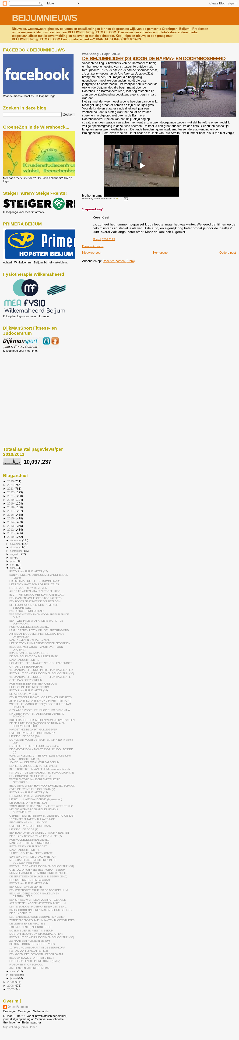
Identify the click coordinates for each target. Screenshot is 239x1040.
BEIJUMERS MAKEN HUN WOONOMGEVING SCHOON (42, 785)
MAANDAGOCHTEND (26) (24, 759)
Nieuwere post (91, 252)
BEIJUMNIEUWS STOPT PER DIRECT (31, 957)
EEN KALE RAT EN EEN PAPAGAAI (29, 880)
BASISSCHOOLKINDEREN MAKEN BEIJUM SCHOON (40, 910)
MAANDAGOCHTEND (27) (24, 659)
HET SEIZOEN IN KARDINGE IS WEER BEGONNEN (39, 643)
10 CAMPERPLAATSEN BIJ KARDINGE (32, 819)
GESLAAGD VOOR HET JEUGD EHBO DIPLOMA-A (39, 710)
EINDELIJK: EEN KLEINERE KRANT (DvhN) (34, 961)
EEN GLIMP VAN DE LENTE (25, 886)
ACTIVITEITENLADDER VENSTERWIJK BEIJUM (37, 903)
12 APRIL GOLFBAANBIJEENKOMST (31, 853)
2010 (10, 536)
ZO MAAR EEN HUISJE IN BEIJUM (29, 940)
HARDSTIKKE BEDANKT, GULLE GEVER (33, 729)
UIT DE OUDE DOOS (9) (23, 829)
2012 (10, 529)
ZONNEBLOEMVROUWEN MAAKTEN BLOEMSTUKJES (41, 920)
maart (13, 971)
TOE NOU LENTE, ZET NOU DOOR (30, 927)
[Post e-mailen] (125, 198)
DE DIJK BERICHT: (20, 913)
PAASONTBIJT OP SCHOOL (26, 964)
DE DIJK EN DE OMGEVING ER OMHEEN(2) (35, 836)
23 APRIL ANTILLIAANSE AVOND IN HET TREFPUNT (40, 700)
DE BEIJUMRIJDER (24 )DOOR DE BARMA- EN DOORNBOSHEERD (153, 58)
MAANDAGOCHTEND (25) (24, 850)
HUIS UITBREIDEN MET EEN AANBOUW (33, 683)
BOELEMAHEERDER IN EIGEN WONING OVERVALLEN (42, 720)
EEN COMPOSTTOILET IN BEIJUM (30, 776)
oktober (14, 547)
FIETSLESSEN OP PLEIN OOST (28, 846)
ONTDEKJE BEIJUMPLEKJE (25, 666)
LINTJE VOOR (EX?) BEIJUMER (28, 587)
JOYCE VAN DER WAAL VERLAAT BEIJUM (34, 762)
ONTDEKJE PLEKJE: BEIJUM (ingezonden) (34, 746)
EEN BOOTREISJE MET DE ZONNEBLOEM (34, 601)
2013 (10, 525)
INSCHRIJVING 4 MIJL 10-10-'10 (28, 822)
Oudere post (227, 252)
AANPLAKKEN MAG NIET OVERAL (29, 968)
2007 (10, 989)
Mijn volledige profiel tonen (20, 1027)
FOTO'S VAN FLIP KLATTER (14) (28, 883)
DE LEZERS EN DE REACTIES (27, 923)
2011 (10, 533)
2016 (10, 514)
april (12, 567)
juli (12, 557)
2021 (10, 496)
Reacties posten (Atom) (119, 261)
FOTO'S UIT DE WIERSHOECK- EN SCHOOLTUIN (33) (41, 937)
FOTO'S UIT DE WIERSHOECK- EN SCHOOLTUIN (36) (41, 673)
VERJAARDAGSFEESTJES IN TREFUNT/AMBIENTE (40, 676)
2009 (10, 981)
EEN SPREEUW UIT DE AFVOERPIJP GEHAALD (37, 899)
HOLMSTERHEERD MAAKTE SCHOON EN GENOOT (40, 663)
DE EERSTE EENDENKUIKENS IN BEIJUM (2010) (38, 876)
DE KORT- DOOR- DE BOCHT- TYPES (32, 944)
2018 (10, 507)
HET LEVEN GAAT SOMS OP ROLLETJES (34, 584)
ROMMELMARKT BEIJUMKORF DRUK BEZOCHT (38, 873)
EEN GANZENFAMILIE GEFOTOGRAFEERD (35, 598)
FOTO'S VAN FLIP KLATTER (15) (28, 792)
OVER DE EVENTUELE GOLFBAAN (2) (32, 789)
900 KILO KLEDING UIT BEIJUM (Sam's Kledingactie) (40, 755)
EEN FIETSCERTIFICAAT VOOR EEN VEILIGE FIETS (40, 697)
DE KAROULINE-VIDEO (23, 693)
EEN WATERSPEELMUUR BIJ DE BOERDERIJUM (38, 890)
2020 (10, 499)
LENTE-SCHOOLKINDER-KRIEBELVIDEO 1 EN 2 (38, 906)
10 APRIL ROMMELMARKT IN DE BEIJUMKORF (37, 947)
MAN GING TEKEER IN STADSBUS (29, 843)
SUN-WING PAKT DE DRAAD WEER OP (32, 856)
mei (12, 564)
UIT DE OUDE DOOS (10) (24, 736)
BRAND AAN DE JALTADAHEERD (28, 652)
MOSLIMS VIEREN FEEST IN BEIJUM (31, 930)
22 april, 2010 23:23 (104, 239)
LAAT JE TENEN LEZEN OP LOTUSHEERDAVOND (39, 630)
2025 (10, 481)
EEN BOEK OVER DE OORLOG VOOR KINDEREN (39, 832)
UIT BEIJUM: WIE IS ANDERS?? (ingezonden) (35, 799)
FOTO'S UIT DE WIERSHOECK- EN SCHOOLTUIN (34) (41, 866)
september (16, 550)
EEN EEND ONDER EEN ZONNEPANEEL (33, 765)
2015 (10, 518)
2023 (10, 488)
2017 (10, 510)
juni (12, 561)
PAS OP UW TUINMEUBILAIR (26, 611)
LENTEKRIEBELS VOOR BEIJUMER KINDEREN (37, 916)
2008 (10, 985)
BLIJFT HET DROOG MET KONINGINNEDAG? (36, 594)
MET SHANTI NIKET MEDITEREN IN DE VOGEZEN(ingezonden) (32, 861)
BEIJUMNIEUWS (44, 18)
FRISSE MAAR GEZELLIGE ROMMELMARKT (35, 581)
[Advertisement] (24, 377)
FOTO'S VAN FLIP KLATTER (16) (28, 690)
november (16, 543)
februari (14, 974)
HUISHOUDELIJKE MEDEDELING (29, 626)
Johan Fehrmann (18, 1006)
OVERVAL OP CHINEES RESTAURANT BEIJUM (37, 869)
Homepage (160, 252)
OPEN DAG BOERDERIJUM (25, 680)
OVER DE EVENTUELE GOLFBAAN (30, 826)
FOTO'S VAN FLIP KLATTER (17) (28, 571)
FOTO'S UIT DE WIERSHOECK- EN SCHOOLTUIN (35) (41, 772)
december (16, 540)
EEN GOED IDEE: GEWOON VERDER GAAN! (36, 954)
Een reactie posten (92, 246)
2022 (10, 492)
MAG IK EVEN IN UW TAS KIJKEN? (29, 639)
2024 (10, 484)
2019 (10, 503)
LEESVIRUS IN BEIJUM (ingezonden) (30, 795)
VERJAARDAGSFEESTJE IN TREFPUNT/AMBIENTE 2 (41, 669)
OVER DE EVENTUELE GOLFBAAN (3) (32, 733)
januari (14, 978)
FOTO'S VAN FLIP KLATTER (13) (28, 950)
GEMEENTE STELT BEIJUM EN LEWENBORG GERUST (42, 815)
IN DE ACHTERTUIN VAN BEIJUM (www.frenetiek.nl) (39, 769)
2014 (10, 522)
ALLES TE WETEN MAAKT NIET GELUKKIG (34, 591)
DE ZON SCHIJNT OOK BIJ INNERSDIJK (33, 656)
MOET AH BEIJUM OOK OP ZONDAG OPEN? (36, 933)
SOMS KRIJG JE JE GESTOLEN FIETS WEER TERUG (41, 806)
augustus (15, 554)
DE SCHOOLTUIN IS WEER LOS (28, 802)
